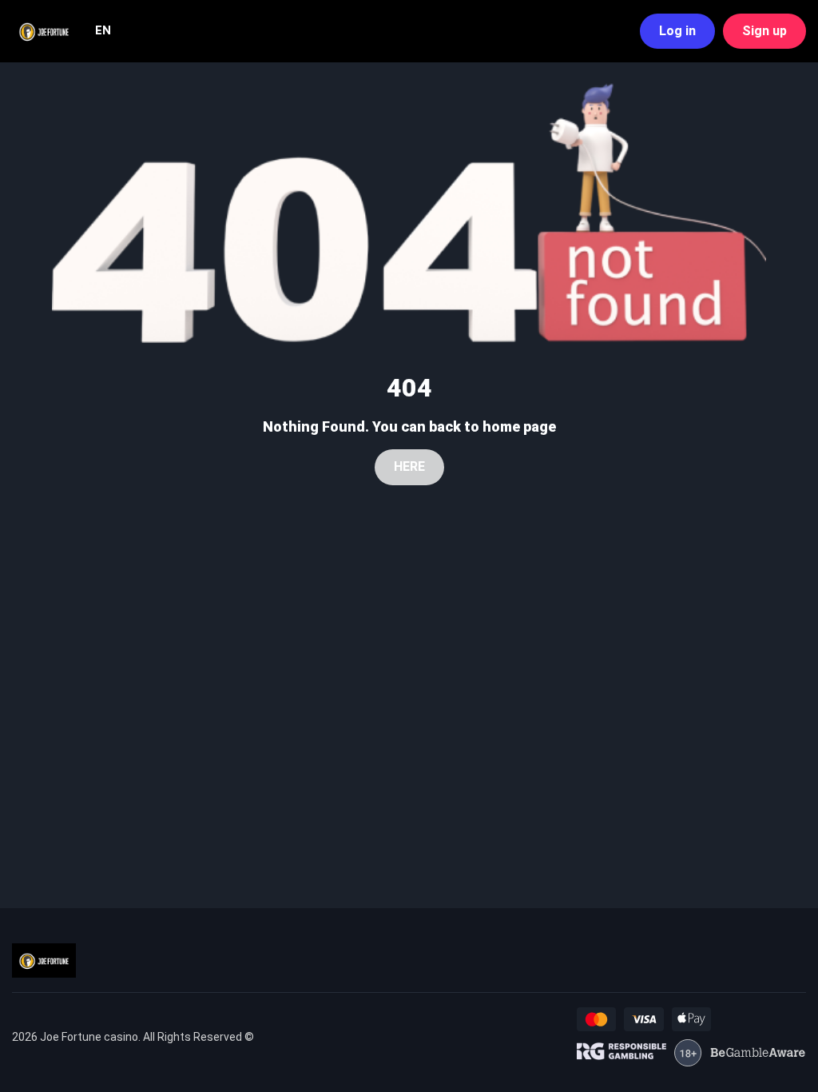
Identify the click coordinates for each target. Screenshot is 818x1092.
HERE (409, 466)
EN (103, 30)
